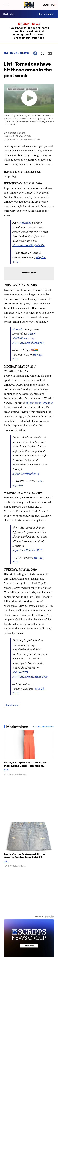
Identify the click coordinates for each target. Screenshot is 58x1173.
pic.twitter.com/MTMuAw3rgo (30, 676)
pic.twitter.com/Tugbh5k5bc (28, 245)
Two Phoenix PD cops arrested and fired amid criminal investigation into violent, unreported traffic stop (29, 32)
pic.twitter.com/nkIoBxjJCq (28, 342)
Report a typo (12, 705)
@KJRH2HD (20, 672)
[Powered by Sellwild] (49, 916)
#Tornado (25, 222)
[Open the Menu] (5, 5)
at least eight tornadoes (39, 403)
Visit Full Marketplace (43, 727)
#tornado (17, 329)
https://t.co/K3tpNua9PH (27, 550)
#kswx (31, 333)
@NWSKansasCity (23, 338)
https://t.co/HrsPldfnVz (25, 473)
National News (16, 52)
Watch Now (48, 5)
